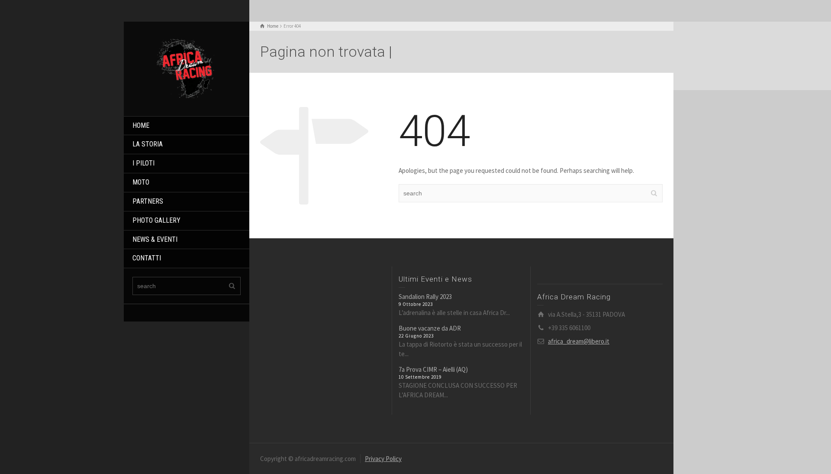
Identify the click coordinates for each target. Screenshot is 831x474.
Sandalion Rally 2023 (425, 296)
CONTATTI (146, 258)
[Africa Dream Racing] (186, 68)
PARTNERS (147, 201)
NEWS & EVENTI (154, 239)
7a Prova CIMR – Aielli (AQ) (433, 369)
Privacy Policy (383, 459)
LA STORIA (147, 144)
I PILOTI (143, 163)
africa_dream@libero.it (578, 341)
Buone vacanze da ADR (430, 328)
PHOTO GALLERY (156, 220)
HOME (140, 125)
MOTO (140, 182)
